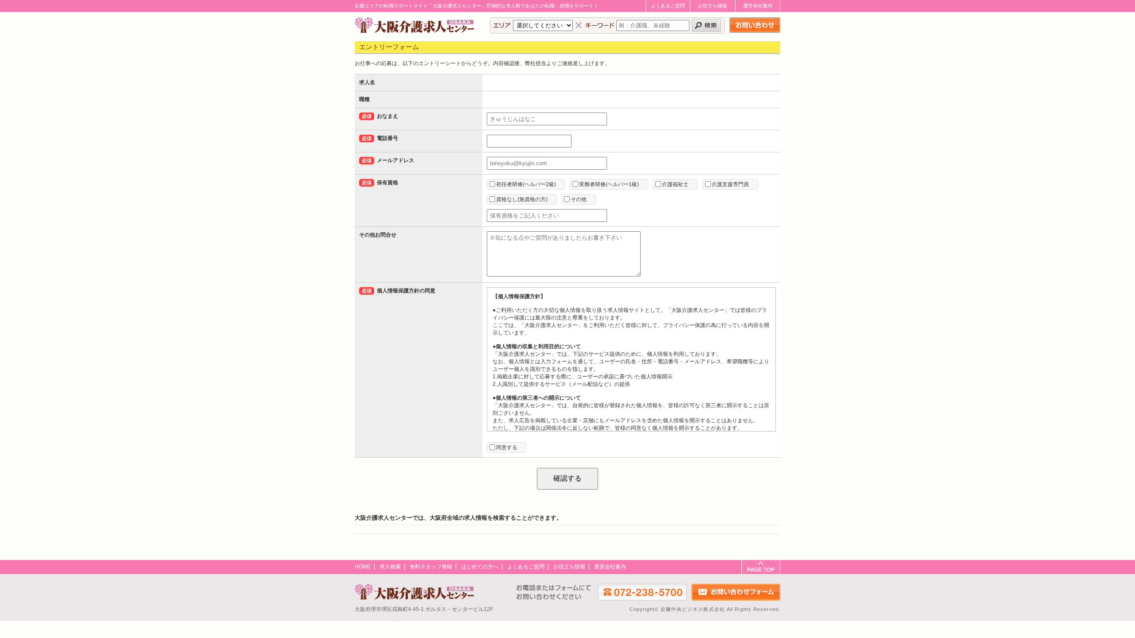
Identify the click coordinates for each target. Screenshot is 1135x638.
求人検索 (390, 567)
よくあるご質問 (668, 5)
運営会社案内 (757, 5)
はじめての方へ (479, 567)
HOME (363, 567)
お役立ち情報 (712, 5)
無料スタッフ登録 (431, 567)
